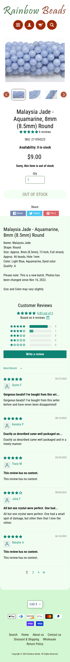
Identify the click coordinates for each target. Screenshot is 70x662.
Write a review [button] (35, 354)
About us (38, 635)
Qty (35, 173)
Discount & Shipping (26, 639)
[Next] (63, 94)
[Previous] (6, 94)
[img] (13, 379)
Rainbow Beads (33, 654)
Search (13, 635)
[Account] (29, 25)
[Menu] (18, 25)
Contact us (54, 635)
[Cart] (41, 25)
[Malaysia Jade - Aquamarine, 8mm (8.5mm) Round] (18, 94)
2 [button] (33, 572)
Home (25, 635)
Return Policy (35, 644)
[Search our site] (52, 25)
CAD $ (33, 604)
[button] (29, 132)
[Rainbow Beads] (35, 10)
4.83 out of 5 (45, 313)
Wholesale (49, 639)
